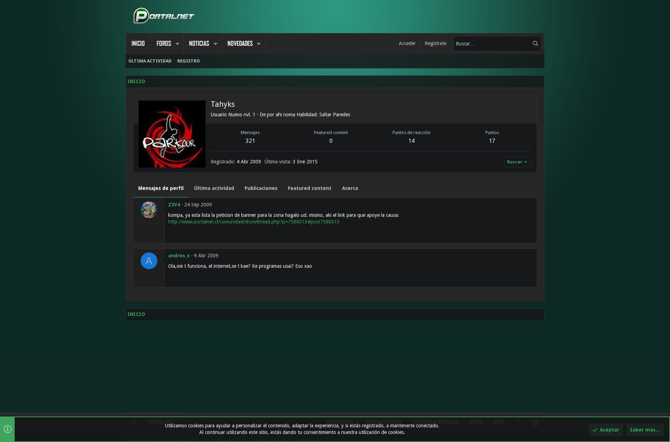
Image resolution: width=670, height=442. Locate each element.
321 (250, 141)
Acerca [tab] (350, 188)
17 (492, 141)
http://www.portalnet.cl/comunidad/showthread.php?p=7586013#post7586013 (254, 221)
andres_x (179, 255)
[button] (177, 43)
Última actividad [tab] (214, 188)
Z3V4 (174, 204)
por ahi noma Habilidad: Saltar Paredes (308, 114)
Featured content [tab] (310, 188)
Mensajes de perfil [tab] (161, 188)
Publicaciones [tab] (261, 188)
